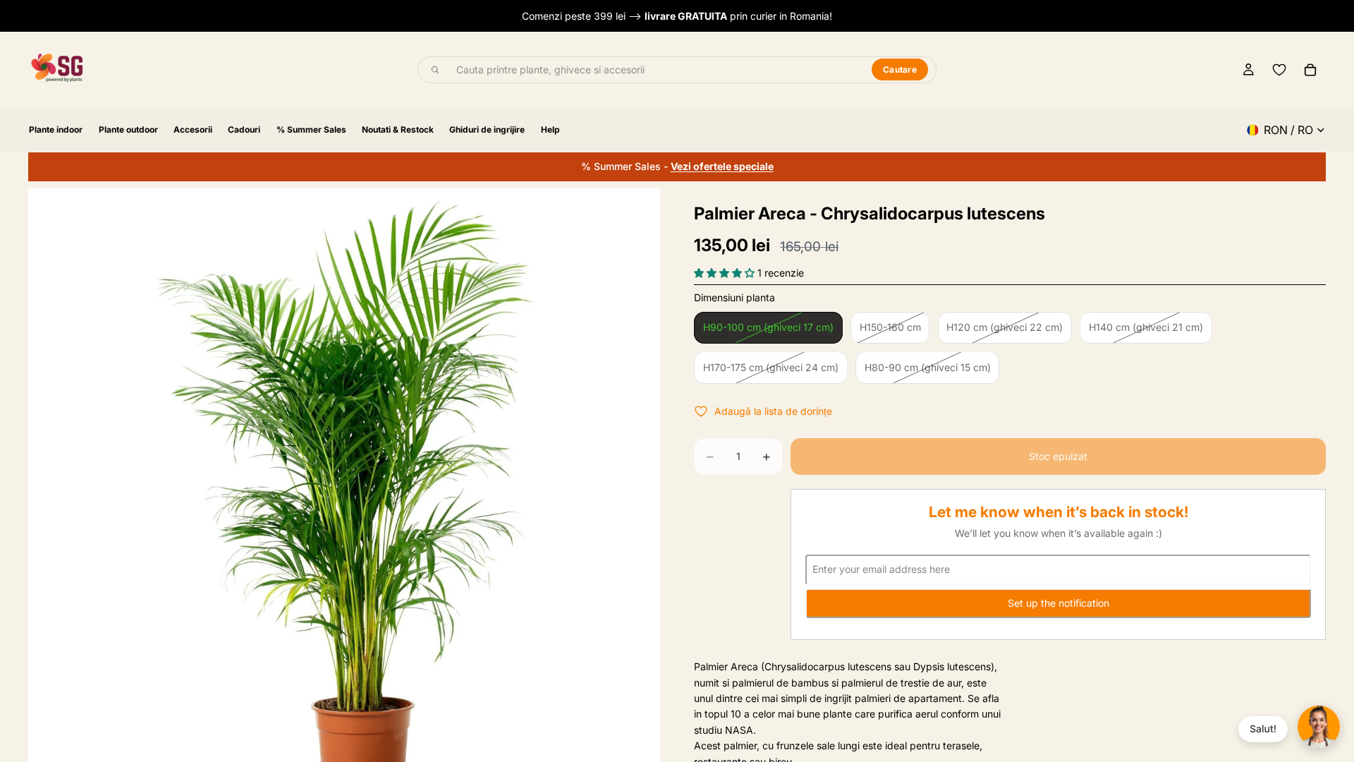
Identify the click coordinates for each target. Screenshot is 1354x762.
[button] (725, 273)
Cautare (900, 69)
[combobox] (656, 70)
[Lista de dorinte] (1279, 69)
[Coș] (1310, 69)
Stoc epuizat (1058, 456)
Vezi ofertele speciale (722, 166)
